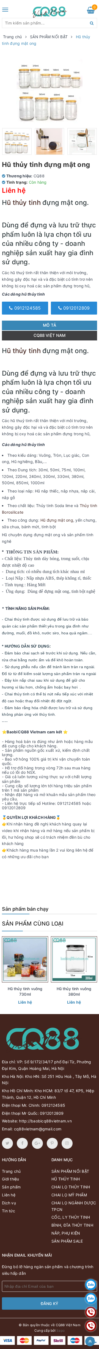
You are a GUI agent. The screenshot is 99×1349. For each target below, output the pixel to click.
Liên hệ (25, 1002)
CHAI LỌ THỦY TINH (70, 1187)
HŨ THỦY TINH (65, 1179)
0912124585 (27, 308)
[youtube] (52, 1143)
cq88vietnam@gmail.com (37, 1129)
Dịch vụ (9, 1203)
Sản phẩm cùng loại (33, 923)
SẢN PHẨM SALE (67, 1241)
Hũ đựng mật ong (56, 520)
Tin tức (8, 1210)
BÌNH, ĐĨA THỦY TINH (72, 1225)
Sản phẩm (11, 1187)
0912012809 (76, 308)
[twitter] (7, 1143)
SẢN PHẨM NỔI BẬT (70, 1171)
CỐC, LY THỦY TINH (70, 1217)
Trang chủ (11, 1171)
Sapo (60, 1330)
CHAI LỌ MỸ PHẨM (69, 1195)
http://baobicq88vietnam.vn (45, 1121)
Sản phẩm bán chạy (25, 909)
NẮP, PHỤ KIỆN (65, 1233)
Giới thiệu (10, 1179)
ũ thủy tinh (24, 203)
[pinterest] (67, 1143)
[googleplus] (37, 1143)
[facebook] (22, 1143)
